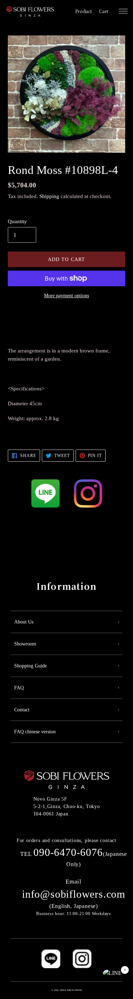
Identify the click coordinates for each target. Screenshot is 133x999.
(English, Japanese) (73, 894)
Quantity (17, 221)
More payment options (66, 295)
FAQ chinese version (35, 731)
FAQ (19, 687)
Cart (103, 11)
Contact (21, 709)
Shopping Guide (30, 665)
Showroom (25, 644)
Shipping (49, 196)
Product (83, 11)
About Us (23, 622)
